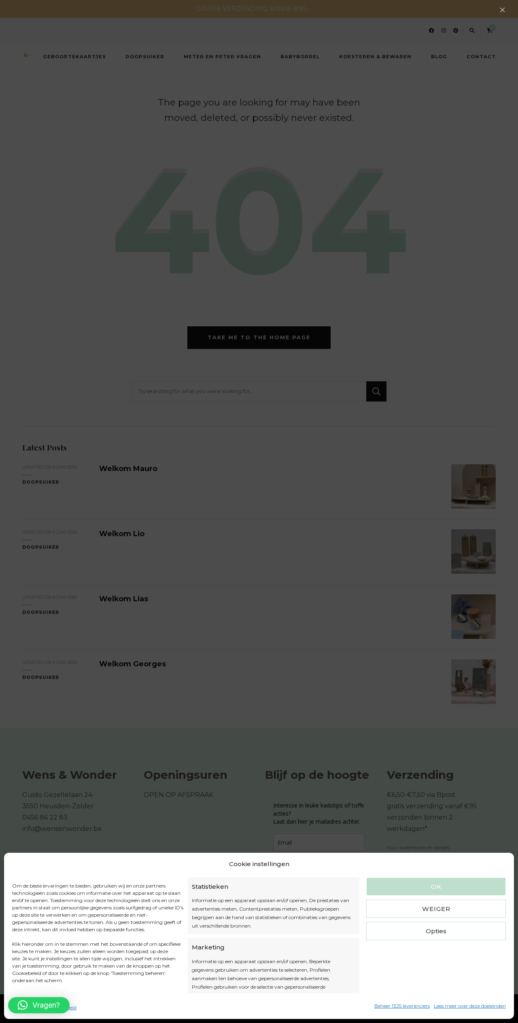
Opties (436, 931)
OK (436, 886)
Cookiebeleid (26, 1007)
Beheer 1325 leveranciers (402, 1006)
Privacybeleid (60, 1007)
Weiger (436, 909)
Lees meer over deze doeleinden (470, 1006)
